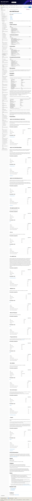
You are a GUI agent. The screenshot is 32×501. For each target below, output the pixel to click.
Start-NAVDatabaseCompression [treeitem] (5, 138)
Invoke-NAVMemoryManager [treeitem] (4, 69)
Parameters (11, 18)
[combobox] (4, 10)
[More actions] (30, 9)
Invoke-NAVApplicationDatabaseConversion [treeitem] (5, 66)
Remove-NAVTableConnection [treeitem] (4, 115)
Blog (8, 499)
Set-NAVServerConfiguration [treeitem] (4, 129)
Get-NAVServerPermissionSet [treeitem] (4, 46)
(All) (10, 221)
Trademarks (27, 499)
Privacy (14, 499)
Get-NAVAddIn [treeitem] (3, 33)
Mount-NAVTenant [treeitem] (4, 73)
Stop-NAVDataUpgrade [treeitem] (4, 141)
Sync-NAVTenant (13, 490)
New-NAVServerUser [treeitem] (4, 90)
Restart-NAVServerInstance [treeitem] (4, 120)
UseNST (11, 405)
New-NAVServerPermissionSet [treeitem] (4, 89)
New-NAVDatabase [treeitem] (4, 78)
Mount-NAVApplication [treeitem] (4, 72)
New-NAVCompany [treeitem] (4, 77)
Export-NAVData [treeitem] (4, 28)
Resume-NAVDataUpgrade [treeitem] (5, 121)
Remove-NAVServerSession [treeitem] (4, 109)
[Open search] (29, 5)
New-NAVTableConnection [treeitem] (5, 94)
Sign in (30, 5)
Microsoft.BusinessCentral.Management (14, 9)
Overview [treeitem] (2, 12)
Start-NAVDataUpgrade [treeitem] (4, 139)
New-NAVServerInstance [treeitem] (4, 85)
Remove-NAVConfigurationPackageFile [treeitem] (5, 101)
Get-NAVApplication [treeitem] (4, 34)
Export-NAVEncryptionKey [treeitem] (5, 29)
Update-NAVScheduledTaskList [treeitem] (4, 148)
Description (11, 16)
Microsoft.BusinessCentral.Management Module (17, 13)
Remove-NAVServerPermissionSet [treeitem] (4, 107)
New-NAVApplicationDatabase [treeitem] (4, 76)
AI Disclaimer (1, 499)
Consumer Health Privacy (19, 499)
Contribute (12, 499)
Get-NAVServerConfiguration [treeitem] (4, 42)
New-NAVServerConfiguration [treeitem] (4, 84)
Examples (11, 17)
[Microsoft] (1, 5)
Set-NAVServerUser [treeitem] (4, 135)
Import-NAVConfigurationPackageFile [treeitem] (5, 57)
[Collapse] (7, 8)
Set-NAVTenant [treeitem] (3, 136)
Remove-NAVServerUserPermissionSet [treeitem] (5, 113)
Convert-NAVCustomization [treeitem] (4, 23)
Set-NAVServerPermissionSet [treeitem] (4, 133)
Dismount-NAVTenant (13, 488)
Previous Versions (6, 499)
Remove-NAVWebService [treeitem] (4, 116)
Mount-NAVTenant (13, 489)
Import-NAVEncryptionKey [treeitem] (5, 60)
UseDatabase (11, 175)
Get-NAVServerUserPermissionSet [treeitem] (5, 51)
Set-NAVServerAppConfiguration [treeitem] (5, 127)
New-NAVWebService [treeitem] (4, 95)
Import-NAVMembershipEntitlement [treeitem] (5, 62)
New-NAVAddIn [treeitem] (3, 74)
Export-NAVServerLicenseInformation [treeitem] (5, 31)
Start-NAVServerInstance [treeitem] (4, 140)
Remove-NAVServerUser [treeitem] (4, 110)
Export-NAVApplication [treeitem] (4, 27)
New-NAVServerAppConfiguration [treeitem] (5, 82)
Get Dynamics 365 (26, 7)
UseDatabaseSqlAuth (12, 449)
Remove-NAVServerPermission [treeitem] (4, 105)
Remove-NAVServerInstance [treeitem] (4, 103)
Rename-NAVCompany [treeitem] (4, 117)
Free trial (30, 7)
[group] (20, 83)
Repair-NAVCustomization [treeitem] (5, 118)
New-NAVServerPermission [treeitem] (4, 87)
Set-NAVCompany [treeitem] (4, 125)
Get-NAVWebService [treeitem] (4, 55)
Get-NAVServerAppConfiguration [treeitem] (5, 40)
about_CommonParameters (13, 456)
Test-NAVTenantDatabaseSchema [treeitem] (5, 146)
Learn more (23, 339)
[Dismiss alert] (30, 1)
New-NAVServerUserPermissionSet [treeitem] (5, 93)
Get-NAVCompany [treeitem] (4, 35)
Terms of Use (24, 499)
